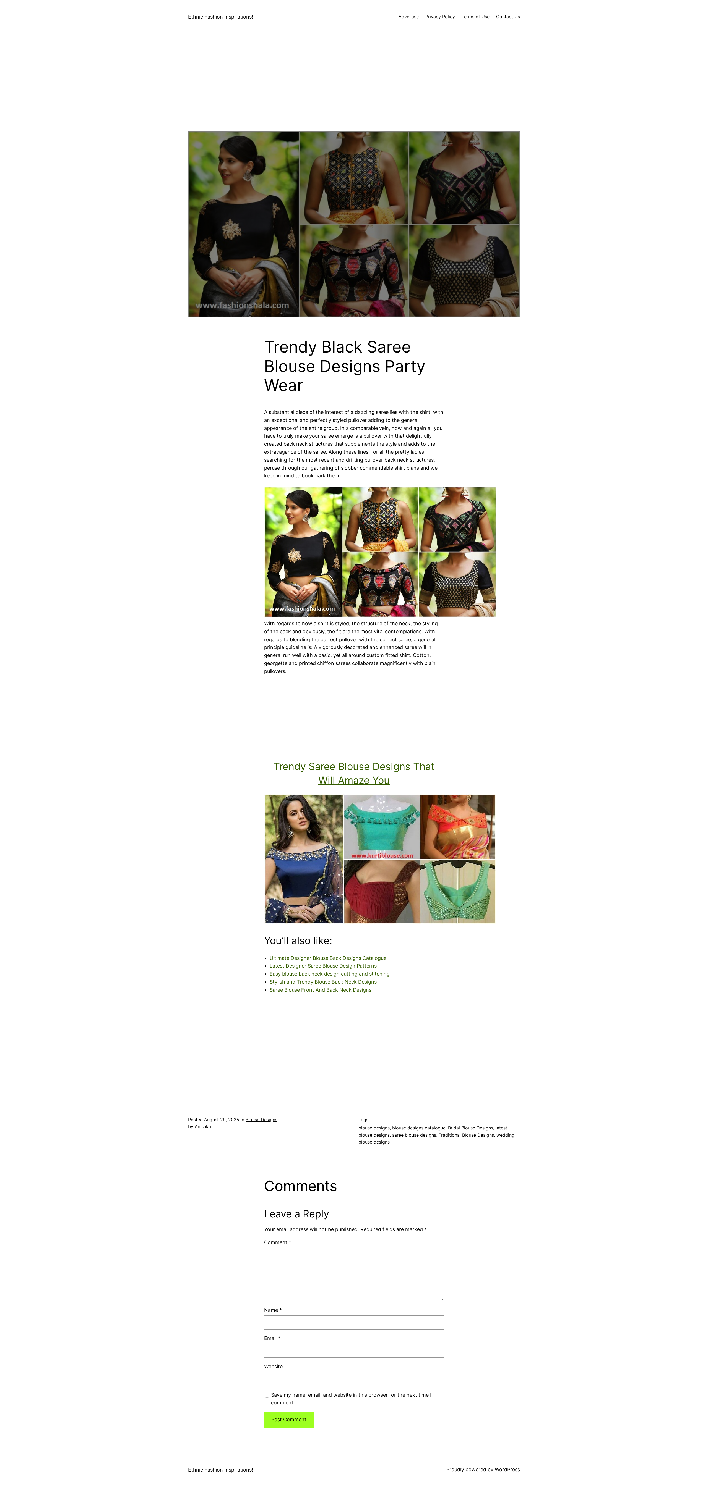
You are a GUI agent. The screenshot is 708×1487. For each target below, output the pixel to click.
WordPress (507, 1469)
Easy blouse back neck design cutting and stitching (330, 974)
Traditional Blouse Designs (466, 1135)
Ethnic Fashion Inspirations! (220, 17)
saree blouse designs (414, 1135)
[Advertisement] (354, 92)
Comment (277, 1242)
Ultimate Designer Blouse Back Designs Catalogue (328, 958)
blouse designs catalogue (419, 1128)
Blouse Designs (261, 1119)
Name (273, 1310)
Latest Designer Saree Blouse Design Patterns (323, 966)
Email (272, 1338)
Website (273, 1366)
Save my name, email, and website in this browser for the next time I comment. (351, 1399)
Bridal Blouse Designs (470, 1128)
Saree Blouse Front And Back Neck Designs (320, 990)
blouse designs (374, 1128)
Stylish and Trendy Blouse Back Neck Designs (323, 982)
